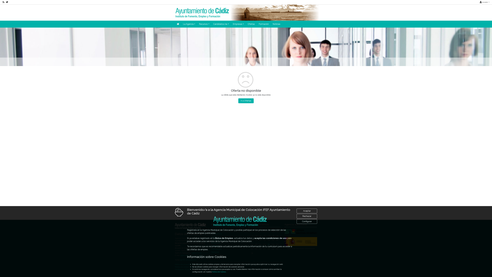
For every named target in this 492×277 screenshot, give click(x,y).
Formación (264, 24)
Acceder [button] (485, 2)
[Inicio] (202, 11)
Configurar (307, 221)
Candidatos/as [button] (220, 24)
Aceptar (307, 211)
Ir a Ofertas (246, 101)
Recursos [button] (203, 24)
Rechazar (306, 216)
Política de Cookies (219, 272)
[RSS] (3, 2)
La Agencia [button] (188, 24)
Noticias (276, 24)
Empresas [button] (237, 24)
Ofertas (251, 24)
